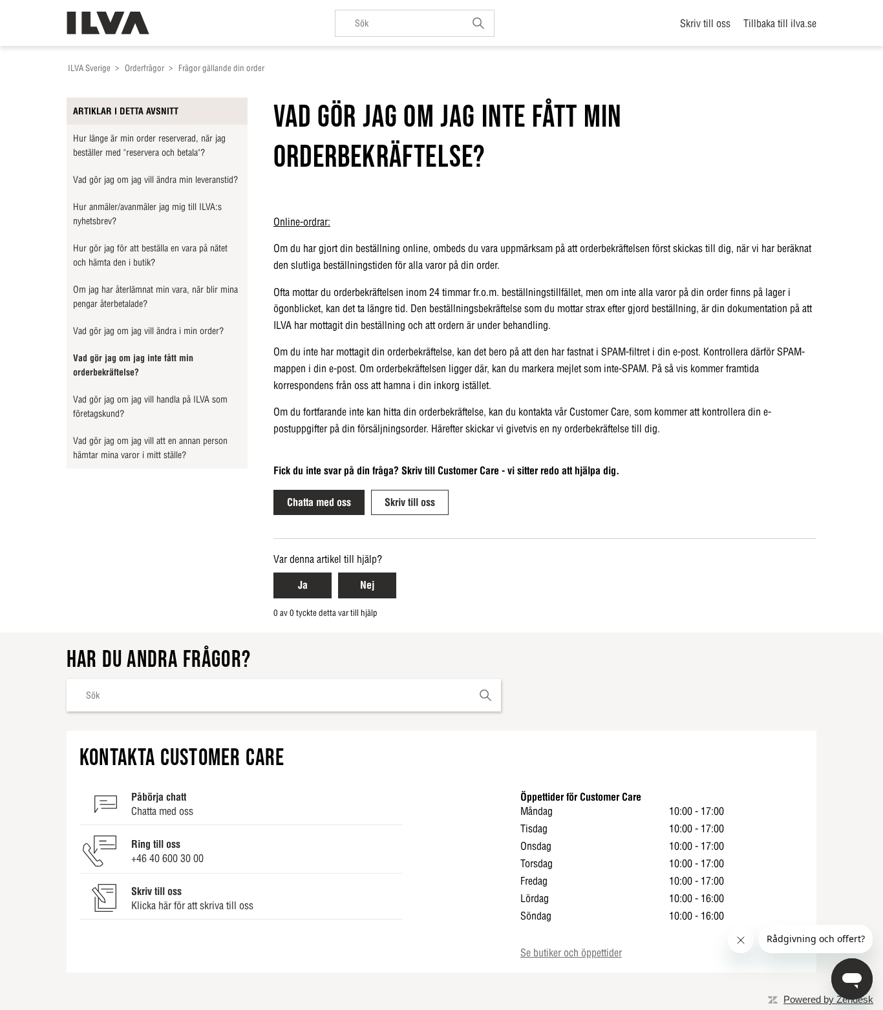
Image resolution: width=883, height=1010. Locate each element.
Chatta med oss (319, 502)
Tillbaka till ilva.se (779, 23)
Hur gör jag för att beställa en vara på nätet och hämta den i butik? (150, 255)
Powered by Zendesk (828, 999)
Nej (367, 584)
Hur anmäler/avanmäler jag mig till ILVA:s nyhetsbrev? (147, 214)
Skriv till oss (705, 23)
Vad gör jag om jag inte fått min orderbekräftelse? (133, 365)
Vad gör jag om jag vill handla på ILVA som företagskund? (150, 406)
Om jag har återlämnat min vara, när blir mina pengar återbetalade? (155, 297)
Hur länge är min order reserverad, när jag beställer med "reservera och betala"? (149, 145)
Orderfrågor (144, 68)
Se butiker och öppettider (571, 952)
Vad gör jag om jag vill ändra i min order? (148, 331)
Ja (303, 584)
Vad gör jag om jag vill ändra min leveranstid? (155, 179)
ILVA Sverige (89, 68)
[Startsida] (108, 23)
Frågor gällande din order (221, 68)
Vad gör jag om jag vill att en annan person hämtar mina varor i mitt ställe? (150, 448)
